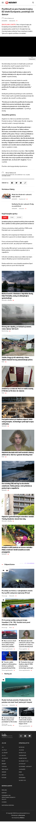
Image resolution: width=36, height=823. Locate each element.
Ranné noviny (23, 758)
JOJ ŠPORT (5, 752)
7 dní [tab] (11, 217)
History (4, 774)
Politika (21, 774)
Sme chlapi (5, 769)
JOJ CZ (4, 755)
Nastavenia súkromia (8, 805)
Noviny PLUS (22, 752)
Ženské (4, 763)
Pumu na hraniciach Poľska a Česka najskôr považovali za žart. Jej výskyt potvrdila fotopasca (17, 242)
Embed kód (32, 59)
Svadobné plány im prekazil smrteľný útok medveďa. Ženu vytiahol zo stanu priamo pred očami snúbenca (18, 222)
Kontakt (4, 792)
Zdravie (4, 772)
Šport (3, 761)
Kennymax (22, 815)
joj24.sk (21, 750)
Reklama (4, 790)
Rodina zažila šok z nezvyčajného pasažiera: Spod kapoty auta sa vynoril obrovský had (17, 264)
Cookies (4, 802)
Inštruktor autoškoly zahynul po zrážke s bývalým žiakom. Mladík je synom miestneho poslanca (17, 258)
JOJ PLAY (4, 750)
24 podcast (22, 763)
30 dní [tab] (19, 217)
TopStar (4, 766)
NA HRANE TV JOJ (23, 761)
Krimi (20, 772)
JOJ (3, 747)
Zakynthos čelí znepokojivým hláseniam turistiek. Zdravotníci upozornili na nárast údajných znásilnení (18, 236)
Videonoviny (22, 755)
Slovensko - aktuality (25, 766)
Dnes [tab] (5, 217)
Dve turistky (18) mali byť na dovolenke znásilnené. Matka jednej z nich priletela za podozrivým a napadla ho (17, 250)
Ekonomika (22, 777)
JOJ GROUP (5, 758)
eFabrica (22, 817)
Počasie (4, 777)
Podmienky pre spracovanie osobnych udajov (8, 797)
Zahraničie (22, 769)
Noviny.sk (21, 747)
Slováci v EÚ (22, 780)
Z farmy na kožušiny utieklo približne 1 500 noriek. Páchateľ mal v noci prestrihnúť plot (17, 229)
